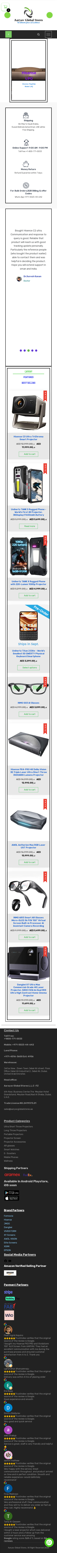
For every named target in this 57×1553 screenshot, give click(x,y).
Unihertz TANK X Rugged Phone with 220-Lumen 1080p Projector (28, 583)
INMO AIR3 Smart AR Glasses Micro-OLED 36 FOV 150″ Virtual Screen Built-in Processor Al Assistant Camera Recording (28, 921)
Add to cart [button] (29, 454)
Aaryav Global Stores (28, 20)
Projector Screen (12, 1138)
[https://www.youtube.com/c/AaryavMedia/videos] (5, 1262)
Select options (30, 667)
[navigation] (8, 34)
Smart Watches (11, 1149)
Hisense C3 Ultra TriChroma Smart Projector (28, 438)
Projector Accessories (15, 1142)
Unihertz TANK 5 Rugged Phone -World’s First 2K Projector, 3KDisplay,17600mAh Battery (28, 512)
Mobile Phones (11, 1157)
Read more (29, 526)
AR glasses (9, 1145)
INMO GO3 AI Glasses (28, 703)
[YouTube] (9, 1262)
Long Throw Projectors (15, 1130)
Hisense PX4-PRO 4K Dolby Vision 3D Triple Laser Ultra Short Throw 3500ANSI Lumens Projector (28, 772)
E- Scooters (10, 1153)
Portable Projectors (13, 1134)
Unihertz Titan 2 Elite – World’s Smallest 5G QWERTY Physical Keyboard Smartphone (28, 654)
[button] (21, 350)
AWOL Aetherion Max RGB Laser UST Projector (28, 846)
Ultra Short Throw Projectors (18, 1126)
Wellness (8, 1161)
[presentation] (14, 70)
